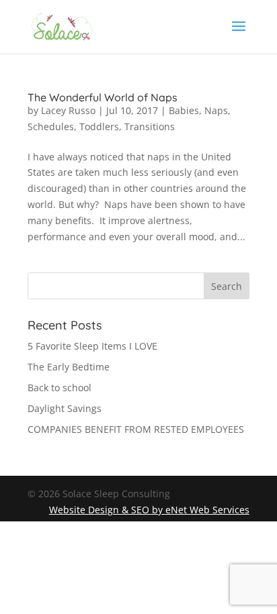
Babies (184, 110)
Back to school (59, 387)
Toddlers (99, 126)
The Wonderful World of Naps (102, 97)
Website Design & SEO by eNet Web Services (149, 509)
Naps (216, 110)
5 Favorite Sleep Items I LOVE (92, 346)
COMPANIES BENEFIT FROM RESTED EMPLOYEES (136, 429)
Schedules (51, 126)
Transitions (149, 126)
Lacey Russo (68, 110)
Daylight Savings (65, 408)
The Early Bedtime (69, 366)
